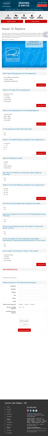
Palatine (33, 421)
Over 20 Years (7, 99)
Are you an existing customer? (11, 307)
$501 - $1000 (7, 118)
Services (23, 9)
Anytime (32, 304)
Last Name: (13, 289)
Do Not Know (7, 168)
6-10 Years (7, 96)
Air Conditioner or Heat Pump (11, 77)
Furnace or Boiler (8, 79)
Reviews (10, 9)
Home (6, 9)
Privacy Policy (9, 428)
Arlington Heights (31, 418)
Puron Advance (8, 166)
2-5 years (6, 256)
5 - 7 (5, 149)
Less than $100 (8, 114)
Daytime (21, 304)
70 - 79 (6, 194)
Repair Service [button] (36, 21)
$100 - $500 (7, 116)
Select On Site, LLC (36, 427)
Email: (14, 301)
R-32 (5, 164)
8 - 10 (5, 147)
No (5, 133)
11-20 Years (7, 98)
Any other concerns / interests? (11, 312)
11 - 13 (6, 145)
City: (15, 295)
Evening (27, 304)
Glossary (9, 433)
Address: (14, 292)
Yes (5, 135)
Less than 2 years (8, 255)
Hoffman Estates (31, 419)
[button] (24, 330)
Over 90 (6, 189)
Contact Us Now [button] (42, 5)
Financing (36, 9)
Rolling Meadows (36, 422)
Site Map (9, 430)
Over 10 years (7, 260)
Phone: (14, 298)
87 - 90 (6, 190)
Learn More (41, 85)
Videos (14, 9)
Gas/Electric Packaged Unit (11, 81)
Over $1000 (7, 120)
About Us (41, 9)
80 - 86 (6, 192)
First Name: (13, 286)
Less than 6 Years (8, 94)
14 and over (7, 143)
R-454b (6, 162)
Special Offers (29, 9)
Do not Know (7, 101)
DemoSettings (46, 35)
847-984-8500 (31, 407)
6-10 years (6, 258)
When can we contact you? (9, 304)
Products (18, 9)
